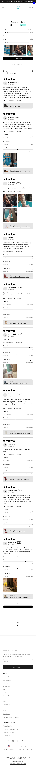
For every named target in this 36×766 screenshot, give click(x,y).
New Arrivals (7, 677)
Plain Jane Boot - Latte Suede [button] (18, 323)
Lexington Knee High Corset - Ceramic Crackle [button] (20, 433)
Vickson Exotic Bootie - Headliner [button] (19, 597)
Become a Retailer (8, 732)
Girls (4, 693)
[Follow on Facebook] (4, 741)
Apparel (5, 683)
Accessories (6, 686)
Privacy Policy (22, 757)
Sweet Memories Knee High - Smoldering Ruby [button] (18, 532)
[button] (18, 29)
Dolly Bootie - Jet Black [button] (16, 106)
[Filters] (5, 73)
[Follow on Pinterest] (18, 741)
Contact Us (6, 705)
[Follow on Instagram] (13, 741)
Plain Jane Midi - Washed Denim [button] (18, 383)
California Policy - (18, 761)
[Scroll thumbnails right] (30, 50)
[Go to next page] (18, 625)
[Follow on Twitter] (8, 741)
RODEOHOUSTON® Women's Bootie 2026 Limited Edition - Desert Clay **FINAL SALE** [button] (20, 172)
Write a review (18, 58)
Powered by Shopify (25, 749)
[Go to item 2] (20, 50)
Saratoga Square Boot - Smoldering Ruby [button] (19, 479)
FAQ (4, 711)
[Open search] (18, 69)
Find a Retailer (7, 726)
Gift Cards (6, 696)
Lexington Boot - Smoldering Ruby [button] (19, 277)
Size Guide (6, 714)
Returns (5, 708)
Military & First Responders (11, 717)
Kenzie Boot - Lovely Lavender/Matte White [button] (20, 227)
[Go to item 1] (9, 50)
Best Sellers (7, 680)
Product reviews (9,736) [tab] (18, 64)
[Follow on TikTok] (22, 741)
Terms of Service (10, 757)
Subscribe (18, 667)
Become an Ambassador (10, 729)
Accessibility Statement (18, 764)
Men (4, 690)
